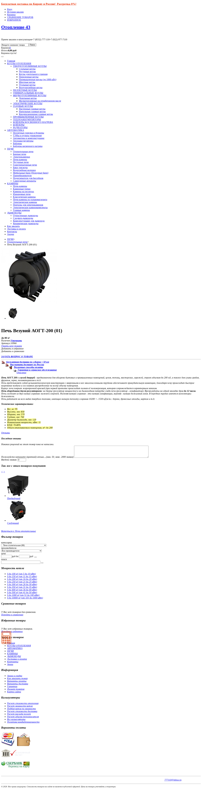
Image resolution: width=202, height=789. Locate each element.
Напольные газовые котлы (32, 111)
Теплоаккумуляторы (23, 141)
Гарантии (12, 686)
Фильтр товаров (15, 689)
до (17, 556)
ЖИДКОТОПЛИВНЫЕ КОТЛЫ (29, 95)
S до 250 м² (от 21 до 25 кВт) (22, 582)
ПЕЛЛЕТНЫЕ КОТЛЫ (25, 90)
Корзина (11, 14)
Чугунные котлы (27, 71)
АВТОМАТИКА (15, 130)
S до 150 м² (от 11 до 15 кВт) (22, 576)
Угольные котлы (27, 85)
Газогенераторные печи (25, 165)
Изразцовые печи (22, 194)
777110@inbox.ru (172, 780)
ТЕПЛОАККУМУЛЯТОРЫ (27, 119)
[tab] (101, 542)
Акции (10, 234)
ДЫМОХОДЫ (14, 213)
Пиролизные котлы (28, 77)
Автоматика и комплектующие (28, 138)
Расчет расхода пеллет (19, 714)
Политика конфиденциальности (23, 722)
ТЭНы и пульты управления (27, 135)
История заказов (15, 12)
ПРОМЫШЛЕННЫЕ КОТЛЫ (28, 117)
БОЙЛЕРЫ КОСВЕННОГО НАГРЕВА (33, 122)
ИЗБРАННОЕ (14, 20)
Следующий (13, 523)
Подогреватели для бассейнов (28, 178)
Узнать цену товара (11, 346)
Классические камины (24, 197)
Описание (21, 372)
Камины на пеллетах (23, 191)
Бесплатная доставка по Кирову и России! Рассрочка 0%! (38, 3)
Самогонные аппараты (24, 181)
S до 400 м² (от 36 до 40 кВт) (22, 590)
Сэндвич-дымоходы (23, 218)
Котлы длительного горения (33, 74)
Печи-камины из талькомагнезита (30, 199)
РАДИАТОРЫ (20, 127)
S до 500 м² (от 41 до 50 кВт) (22, 592)
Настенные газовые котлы (32, 109)
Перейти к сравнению (12, 614)
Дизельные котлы (28, 98)
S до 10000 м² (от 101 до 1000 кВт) (25, 598)
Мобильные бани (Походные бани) (30, 173)
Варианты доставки (17, 683)
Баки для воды (20, 167)
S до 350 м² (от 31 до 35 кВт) (22, 587)
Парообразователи (22, 175)
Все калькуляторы (16, 719)
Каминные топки (21, 189)
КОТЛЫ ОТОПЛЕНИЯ (19, 63)
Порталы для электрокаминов (28, 205)
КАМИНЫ (12, 183)
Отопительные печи (23, 151)
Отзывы (5, 432)
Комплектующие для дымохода (29, 221)
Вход (9, 9)
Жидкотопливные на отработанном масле (40, 101)
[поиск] (35, 557)
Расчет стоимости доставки (22, 711)
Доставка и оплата (16, 229)
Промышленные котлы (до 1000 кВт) (37, 79)
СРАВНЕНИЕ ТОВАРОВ (20, 17)
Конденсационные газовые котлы (36, 114)
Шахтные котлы (27, 82)
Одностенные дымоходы (25, 215)
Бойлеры (17, 143)
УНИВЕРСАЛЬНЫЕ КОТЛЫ (28, 93)
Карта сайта (14, 691)
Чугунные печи (21, 162)
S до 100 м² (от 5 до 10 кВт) (21, 574)
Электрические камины (25, 202)
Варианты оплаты (16, 681)
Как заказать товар (17, 678)
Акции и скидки (14, 675)
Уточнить (16, 340)
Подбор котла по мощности (21, 708)
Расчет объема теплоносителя (23, 716)
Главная (11, 61)
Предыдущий (13, 498)
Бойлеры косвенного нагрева (27, 146)
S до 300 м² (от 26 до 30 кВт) (22, 584)
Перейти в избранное (12, 631)
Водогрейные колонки (24, 170)
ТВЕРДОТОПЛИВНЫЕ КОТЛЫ (30, 66)
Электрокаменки (21, 157)
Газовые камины (21, 210)
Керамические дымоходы (25, 223)
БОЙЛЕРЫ (18, 125)
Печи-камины (20, 159)
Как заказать (13, 226)
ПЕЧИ (10, 149)
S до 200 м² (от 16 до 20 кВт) (22, 579)
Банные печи (19, 154)
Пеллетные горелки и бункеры (28, 133)
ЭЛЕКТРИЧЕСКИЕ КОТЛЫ (27, 103)
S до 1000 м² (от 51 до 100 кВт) (23, 595)
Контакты (12, 231)
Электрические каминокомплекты (30, 207)
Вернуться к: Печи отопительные (18, 531)
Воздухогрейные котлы (30, 87)
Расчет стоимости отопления (22, 703)
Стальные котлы (27, 69)
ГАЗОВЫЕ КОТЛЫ (23, 106)
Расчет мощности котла (20, 706)
